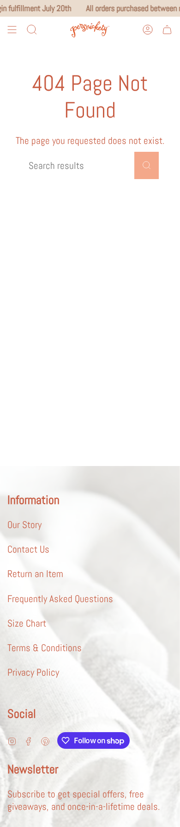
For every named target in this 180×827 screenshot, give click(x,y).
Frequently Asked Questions (60, 598)
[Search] (146, 165)
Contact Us (28, 549)
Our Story (24, 524)
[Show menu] (12, 29)
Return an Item (35, 573)
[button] (31, 29)
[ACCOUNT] (147, 29)
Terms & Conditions (44, 647)
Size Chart (26, 623)
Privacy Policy (33, 672)
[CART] (167, 29)
